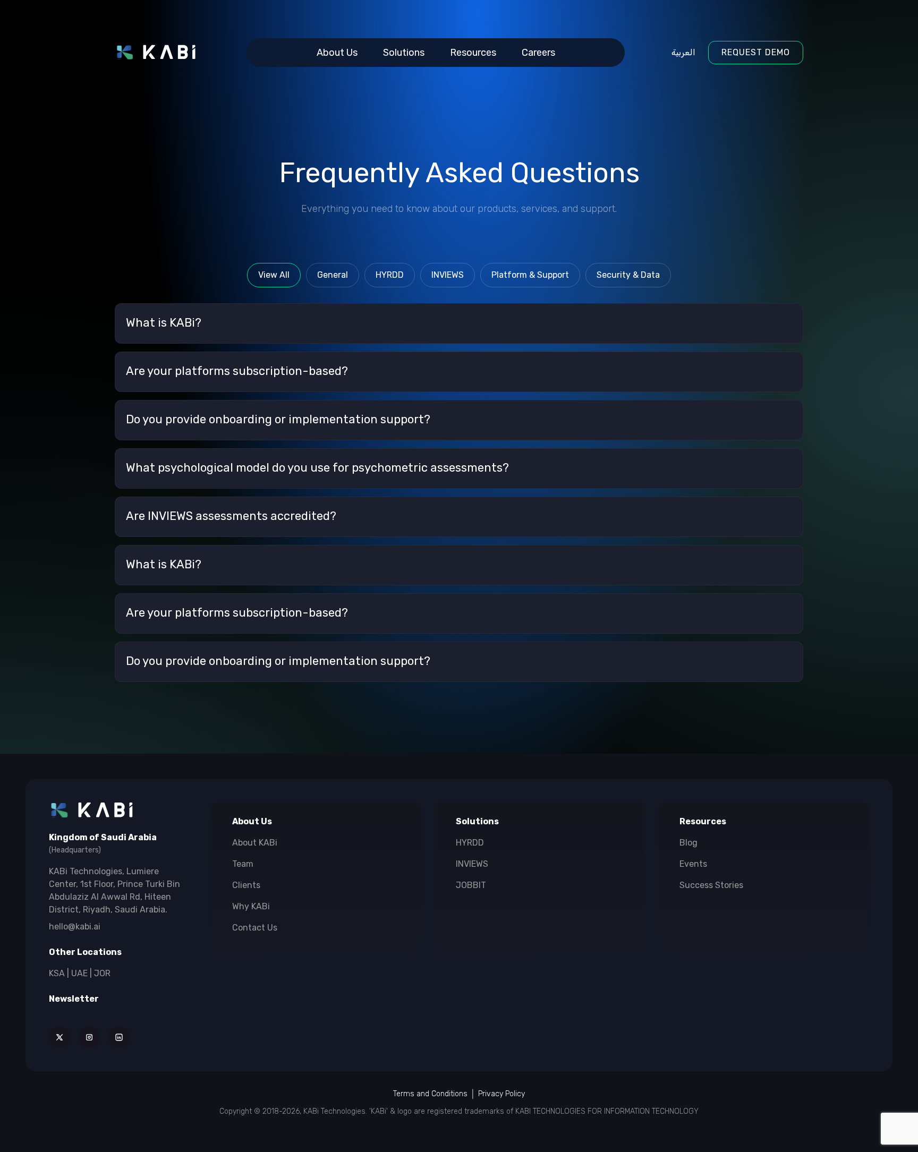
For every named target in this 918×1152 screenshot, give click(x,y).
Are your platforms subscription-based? (237, 371)
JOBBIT (471, 885)
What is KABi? (163, 323)
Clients (246, 885)
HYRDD (470, 843)
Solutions (403, 52)
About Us (337, 52)
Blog (688, 843)
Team (242, 864)
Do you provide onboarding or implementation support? (278, 419)
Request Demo (755, 52)
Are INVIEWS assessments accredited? (231, 516)
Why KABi (251, 906)
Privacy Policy (501, 1093)
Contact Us (254, 928)
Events (693, 864)
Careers (538, 52)
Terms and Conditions (430, 1093)
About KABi (254, 843)
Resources (473, 52)
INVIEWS (472, 864)
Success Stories (711, 885)
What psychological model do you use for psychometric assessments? (317, 468)
